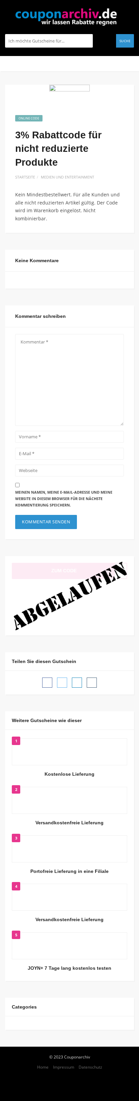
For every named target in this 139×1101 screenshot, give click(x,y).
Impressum (63, 1067)
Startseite (25, 177)
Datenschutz (90, 1067)
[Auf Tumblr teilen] (92, 683)
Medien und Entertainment (67, 177)
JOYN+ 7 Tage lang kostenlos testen (69, 968)
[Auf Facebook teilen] (47, 683)
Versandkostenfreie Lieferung (69, 822)
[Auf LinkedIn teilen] (77, 683)
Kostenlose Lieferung (69, 774)
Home (43, 1067)
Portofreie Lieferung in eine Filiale (69, 871)
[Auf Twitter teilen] (62, 683)
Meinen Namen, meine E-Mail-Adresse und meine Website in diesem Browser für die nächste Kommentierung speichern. (63, 498)
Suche (125, 40)
